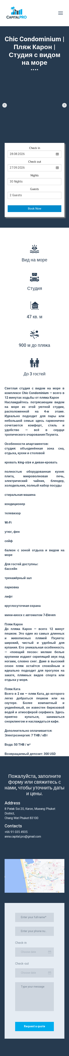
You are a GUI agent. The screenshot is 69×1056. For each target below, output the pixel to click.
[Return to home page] (17, 13)
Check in (34, 157)
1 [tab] (5, 128)
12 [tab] (58, 128)
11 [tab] (53, 128)
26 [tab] (63, 133)
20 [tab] (34, 133)
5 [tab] (25, 128)
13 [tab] (63, 128)
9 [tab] (44, 128)
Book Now (34, 218)
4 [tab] (20, 128)
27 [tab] (32, 138)
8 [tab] (39, 128)
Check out (34, 171)
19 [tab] (29, 133)
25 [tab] (58, 133)
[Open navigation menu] (60, 13)
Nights (34, 185)
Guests (34, 198)
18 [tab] (25, 133)
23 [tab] (49, 133)
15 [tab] (10, 133)
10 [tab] (49, 128)
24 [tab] (53, 133)
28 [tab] (36, 138)
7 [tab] (34, 128)
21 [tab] (39, 133)
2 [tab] (10, 128)
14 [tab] (5, 133)
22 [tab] (44, 133)
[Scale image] (34, 104)
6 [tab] (29, 128)
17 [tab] (20, 133)
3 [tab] (15, 128)
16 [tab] (15, 133)
